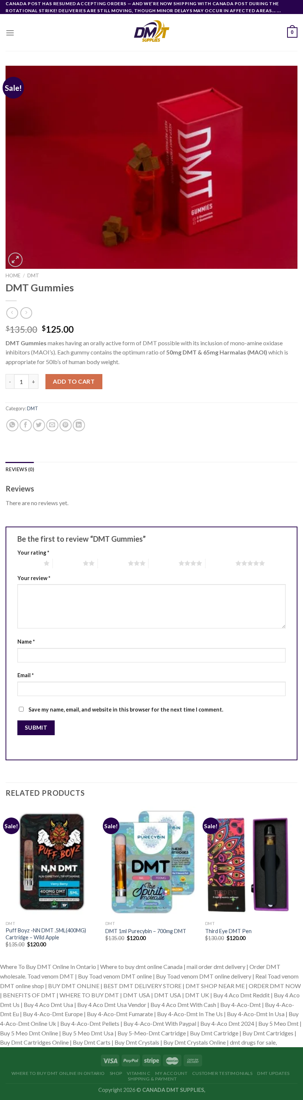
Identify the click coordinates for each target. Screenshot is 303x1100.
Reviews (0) (20, 469)
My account (171, 1073)
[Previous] (5, 884)
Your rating (33, 552)
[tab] (20, 469)
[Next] (297, 884)
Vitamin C (139, 1073)
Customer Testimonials (222, 1073)
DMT (33, 275)
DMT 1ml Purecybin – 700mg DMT (145, 931)
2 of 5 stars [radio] (68, 563)
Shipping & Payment (152, 1079)
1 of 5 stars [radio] (29, 563)
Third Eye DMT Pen (228, 931)
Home (13, 275)
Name (26, 641)
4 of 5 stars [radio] (163, 563)
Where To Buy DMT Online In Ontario (58, 1073)
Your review (33, 578)
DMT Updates (273, 1073)
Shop (116, 1073)
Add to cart (74, 381)
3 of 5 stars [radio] (113, 563)
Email (25, 675)
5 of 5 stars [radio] (220, 563)
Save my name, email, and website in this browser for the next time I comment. (125, 709)
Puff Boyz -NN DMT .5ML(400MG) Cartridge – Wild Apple (46, 933)
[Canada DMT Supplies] (151, 32)
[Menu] (10, 33)
